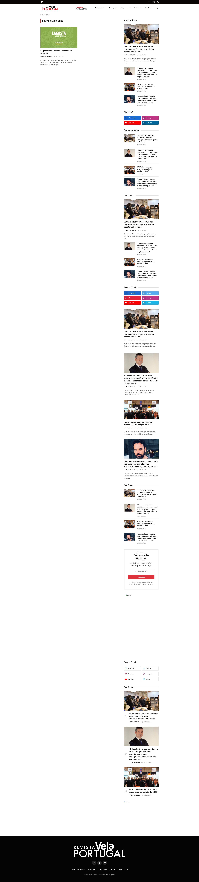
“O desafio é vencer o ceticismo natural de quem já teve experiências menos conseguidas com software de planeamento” (147, 72)
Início (42, 14)
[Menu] (42, 2)
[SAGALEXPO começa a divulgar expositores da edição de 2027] (129, 87)
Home (72, 869)
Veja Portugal (47, 56)
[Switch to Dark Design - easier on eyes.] (158, 8)
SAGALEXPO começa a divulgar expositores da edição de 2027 (145, 86)
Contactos (149, 8)
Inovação (98, 8)
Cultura (137, 8)
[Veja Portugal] (63, 8)
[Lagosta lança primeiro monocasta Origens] (58, 37)
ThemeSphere (110, 875)
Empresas (125, 8)
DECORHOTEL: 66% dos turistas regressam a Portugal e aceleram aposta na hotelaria (139, 49)
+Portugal (111, 8)
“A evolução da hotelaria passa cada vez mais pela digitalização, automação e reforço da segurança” (147, 99)
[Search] (158, 2)
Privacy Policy (142, 584)
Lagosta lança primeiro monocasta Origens (56, 52)
